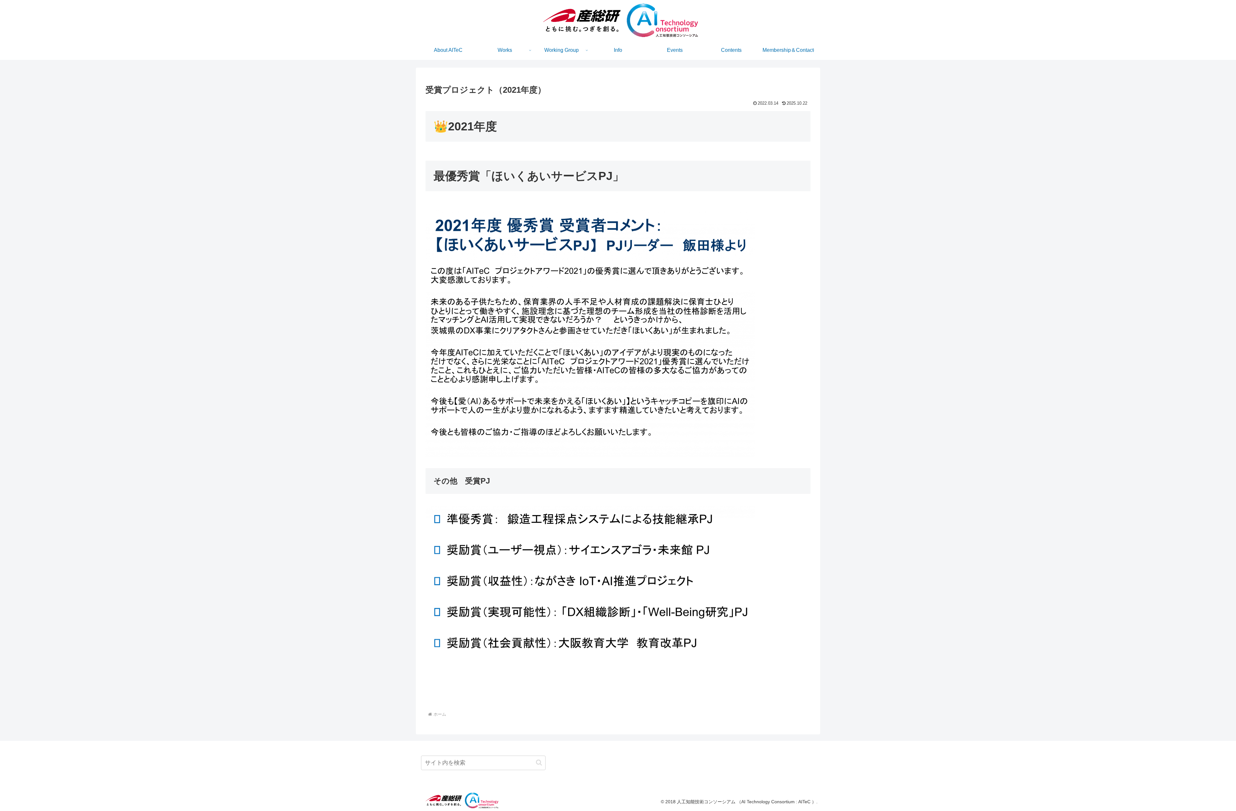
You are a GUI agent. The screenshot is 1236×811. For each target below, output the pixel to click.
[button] (539, 762)
